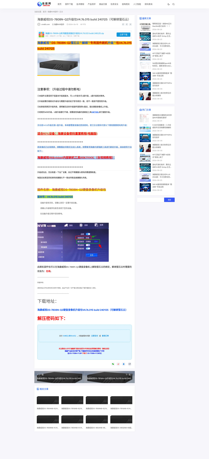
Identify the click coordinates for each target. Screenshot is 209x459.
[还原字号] (130, 24)
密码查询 (148, 4)
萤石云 (75, 43)
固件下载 (69, 4)
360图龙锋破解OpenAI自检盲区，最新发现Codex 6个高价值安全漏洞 (162, 65)
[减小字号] (127, 24)
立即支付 (94, 336)
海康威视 (43, 43)
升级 (111, 43)
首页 (59, 4)
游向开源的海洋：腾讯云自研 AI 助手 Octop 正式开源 (162, 36)
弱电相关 (126, 4)
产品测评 (92, 4)
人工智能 (137, 4)
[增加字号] (123, 24)
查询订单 (105, 336)
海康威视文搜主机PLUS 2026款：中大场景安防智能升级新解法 (162, 46)
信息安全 (114, 4)
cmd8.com (45, 24)
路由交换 (103, 4)
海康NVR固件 (53, 12)
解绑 (85, 43)
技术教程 (80, 4)
